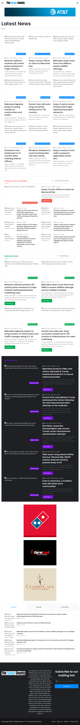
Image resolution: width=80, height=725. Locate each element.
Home (53, 721)
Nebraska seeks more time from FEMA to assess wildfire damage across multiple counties (57, 287)
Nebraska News (64, 256)
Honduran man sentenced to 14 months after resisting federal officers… (12, 156)
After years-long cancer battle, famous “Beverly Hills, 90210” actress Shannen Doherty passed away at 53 (58, 458)
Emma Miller (58, 58)
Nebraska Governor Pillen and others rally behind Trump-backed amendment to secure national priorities (57, 372)
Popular (38, 607)
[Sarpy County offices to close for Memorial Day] (9, 625)
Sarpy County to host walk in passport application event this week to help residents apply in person (27, 227)
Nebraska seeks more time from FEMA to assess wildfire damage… (64, 64)
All (52, 180)
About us (59, 721)
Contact (66, 721)
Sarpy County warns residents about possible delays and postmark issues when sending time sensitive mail (64, 227)
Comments (65, 607)
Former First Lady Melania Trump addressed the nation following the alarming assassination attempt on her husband (58, 401)
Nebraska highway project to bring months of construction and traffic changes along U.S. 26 (21, 334)
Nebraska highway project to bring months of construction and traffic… (13, 109)
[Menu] (2, 3)
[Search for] (78, 3)
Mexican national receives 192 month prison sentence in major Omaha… (14, 64)
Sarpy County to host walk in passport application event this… (64, 154)
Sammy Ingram (34, 58)
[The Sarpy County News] (15, 2)
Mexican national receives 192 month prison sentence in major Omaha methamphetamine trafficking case (21, 288)
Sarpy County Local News (62, 180)
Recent (13, 607)
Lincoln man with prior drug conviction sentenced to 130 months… (40, 108)
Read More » (47, 200)
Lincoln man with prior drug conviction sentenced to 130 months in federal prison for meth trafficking (58, 335)
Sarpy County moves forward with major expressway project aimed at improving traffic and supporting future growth (27, 214)
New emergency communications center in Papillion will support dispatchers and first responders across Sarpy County (26, 241)
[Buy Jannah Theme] (40, 12)
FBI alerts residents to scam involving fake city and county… (39, 153)
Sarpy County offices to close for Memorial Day (39, 63)
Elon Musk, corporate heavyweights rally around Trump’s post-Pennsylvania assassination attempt (56, 429)
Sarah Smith (9, 58)
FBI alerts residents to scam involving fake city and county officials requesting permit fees (64, 213)
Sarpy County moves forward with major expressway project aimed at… (63, 108)
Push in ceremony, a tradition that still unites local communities (57, 484)
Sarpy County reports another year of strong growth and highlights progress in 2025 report (64, 239)
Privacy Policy (74, 721)
